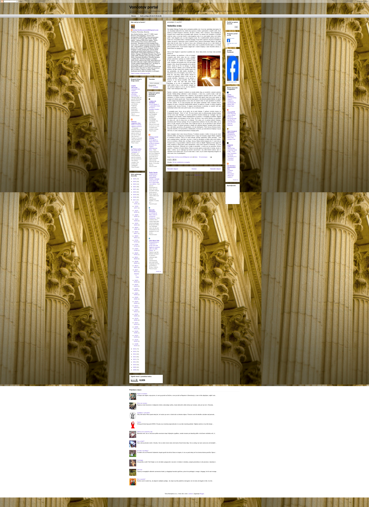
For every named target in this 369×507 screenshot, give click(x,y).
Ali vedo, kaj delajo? (142, 450)
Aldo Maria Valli (154, 240)
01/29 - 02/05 (136, 332)
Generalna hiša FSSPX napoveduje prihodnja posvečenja (135, 92)
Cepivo (139, 422)
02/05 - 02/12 (136, 327)
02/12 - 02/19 (136, 323)
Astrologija (140, 460)
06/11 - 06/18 (136, 258)
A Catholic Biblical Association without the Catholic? (230, 174)
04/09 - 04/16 (136, 289)
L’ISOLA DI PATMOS (152, 102)
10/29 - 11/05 (136, 215)
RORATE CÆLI (230, 145)
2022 (134, 186)
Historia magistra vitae (136, 122)
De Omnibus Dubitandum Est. (231, 167)
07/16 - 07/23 (136, 241)
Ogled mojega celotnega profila (140, 73)
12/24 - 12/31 (136, 202)
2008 (134, 370)
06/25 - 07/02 (136, 253)
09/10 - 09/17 (136, 232)
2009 (134, 367)
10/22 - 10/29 (136, 219)
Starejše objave (215, 169)
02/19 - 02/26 (136, 319)
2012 (134, 359)
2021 (134, 189)
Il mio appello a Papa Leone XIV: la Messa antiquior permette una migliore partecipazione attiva (154, 145)
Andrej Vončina (230, 55)
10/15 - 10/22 (136, 224)
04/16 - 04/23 (136, 285)
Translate (155, 87)
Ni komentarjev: (203, 157)
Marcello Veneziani (152, 210)
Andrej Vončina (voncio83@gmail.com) (145, 30)
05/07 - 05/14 (136, 270)
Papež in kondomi (142, 393)
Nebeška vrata (174, 26)
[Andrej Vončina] (233, 80)
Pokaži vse (158, 271)
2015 (134, 351)
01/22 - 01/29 (136, 336)
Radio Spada (153, 172)
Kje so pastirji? (141, 479)
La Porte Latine (136, 149)
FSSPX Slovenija (134, 86)
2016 (134, 349)
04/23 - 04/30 (136, 281)
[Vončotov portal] (228, 41)
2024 (134, 181)
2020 (134, 192)
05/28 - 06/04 (136, 262)
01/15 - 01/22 (136, 340)
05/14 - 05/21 (136, 266)
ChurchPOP (231, 112)
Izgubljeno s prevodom (143, 412)
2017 (134, 200)
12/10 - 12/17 (136, 207)
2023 (134, 184)
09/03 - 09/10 (136, 236)
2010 (134, 364)
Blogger (202, 493)
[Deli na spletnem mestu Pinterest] (176, 160)
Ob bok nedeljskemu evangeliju (181, 162)
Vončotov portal (143, 7)
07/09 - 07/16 (136, 245)
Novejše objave (172, 169)
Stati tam (139, 469)
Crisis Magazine (230, 95)
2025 (134, 179)
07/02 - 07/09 (136, 249)
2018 (134, 197)
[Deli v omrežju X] (172, 160)
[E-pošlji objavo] (210, 157)
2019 (134, 194)
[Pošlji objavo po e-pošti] (168, 160)
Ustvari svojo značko (232, 82)
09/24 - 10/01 (136, 228)
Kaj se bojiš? (140, 441)
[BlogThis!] (170, 160)
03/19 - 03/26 (136, 302)
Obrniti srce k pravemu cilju (144, 431)
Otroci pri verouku (142, 403)
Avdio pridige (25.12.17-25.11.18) (150, 16)
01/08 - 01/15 (136, 344)
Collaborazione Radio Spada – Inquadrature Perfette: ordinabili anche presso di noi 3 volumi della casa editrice (154, 179)
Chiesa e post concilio (153, 137)
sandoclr (190, 493)
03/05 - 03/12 (136, 310)
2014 (134, 354)
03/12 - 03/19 (136, 306)
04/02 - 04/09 (136, 294)
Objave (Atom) (198, 175)
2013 (134, 357)
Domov (133, 16)
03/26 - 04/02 (136, 298)
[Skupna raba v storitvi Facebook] (174, 160)
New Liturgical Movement (232, 131)
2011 (134, 362)
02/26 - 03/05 (136, 315)
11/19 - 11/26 (136, 211)
